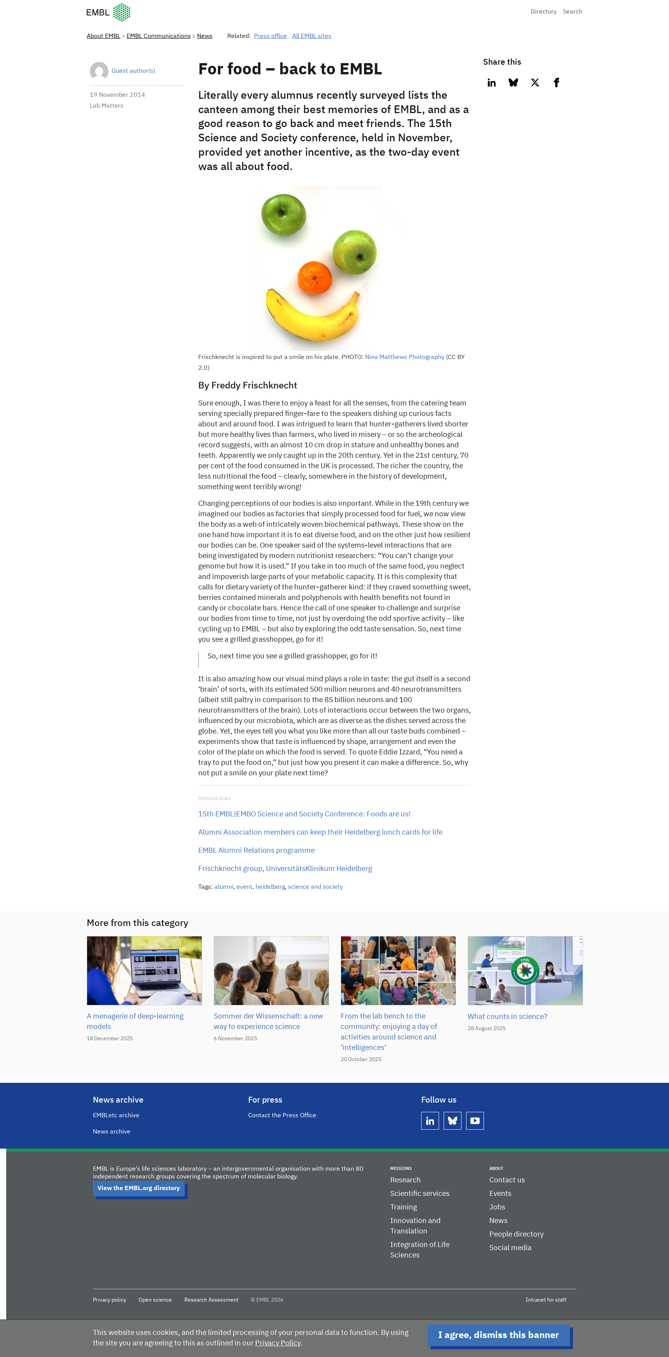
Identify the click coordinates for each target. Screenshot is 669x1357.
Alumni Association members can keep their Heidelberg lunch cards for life (320, 832)
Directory (544, 12)
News (205, 36)
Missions (401, 1168)
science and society (315, 887)
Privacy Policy (277, 1343)
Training (403, 1207)
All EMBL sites (311, 36)
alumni (223, 887)
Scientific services (419, 1193)
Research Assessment (211, 1300)
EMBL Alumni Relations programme (256, 850)
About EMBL (103, 36)
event (244, 887)
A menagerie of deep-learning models (135, 1022)
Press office (270, 36)
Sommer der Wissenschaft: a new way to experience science (268, 1022)
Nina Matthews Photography (405, 357)
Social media (510, 1248)
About (496, 1168)
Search (572, 12)
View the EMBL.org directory (139, 1188)
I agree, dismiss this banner (498, 1335)
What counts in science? (507, 1016)
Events (500, 1193)
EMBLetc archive (116, 1116)
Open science (155, 1300)
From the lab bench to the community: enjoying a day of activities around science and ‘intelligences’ (389, 1032)
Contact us (507, 1180)
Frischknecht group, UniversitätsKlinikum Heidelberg (285, 869)
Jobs (497, 1207)
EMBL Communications (159, 36)
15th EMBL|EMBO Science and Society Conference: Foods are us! (304, 814)
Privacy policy (109, 1300)
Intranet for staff (546, 1300)
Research (405, 1180)
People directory (516, 1234)
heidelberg (270, 887)
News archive (111, 1132)
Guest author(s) (133, 71)
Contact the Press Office (282, 1116)
